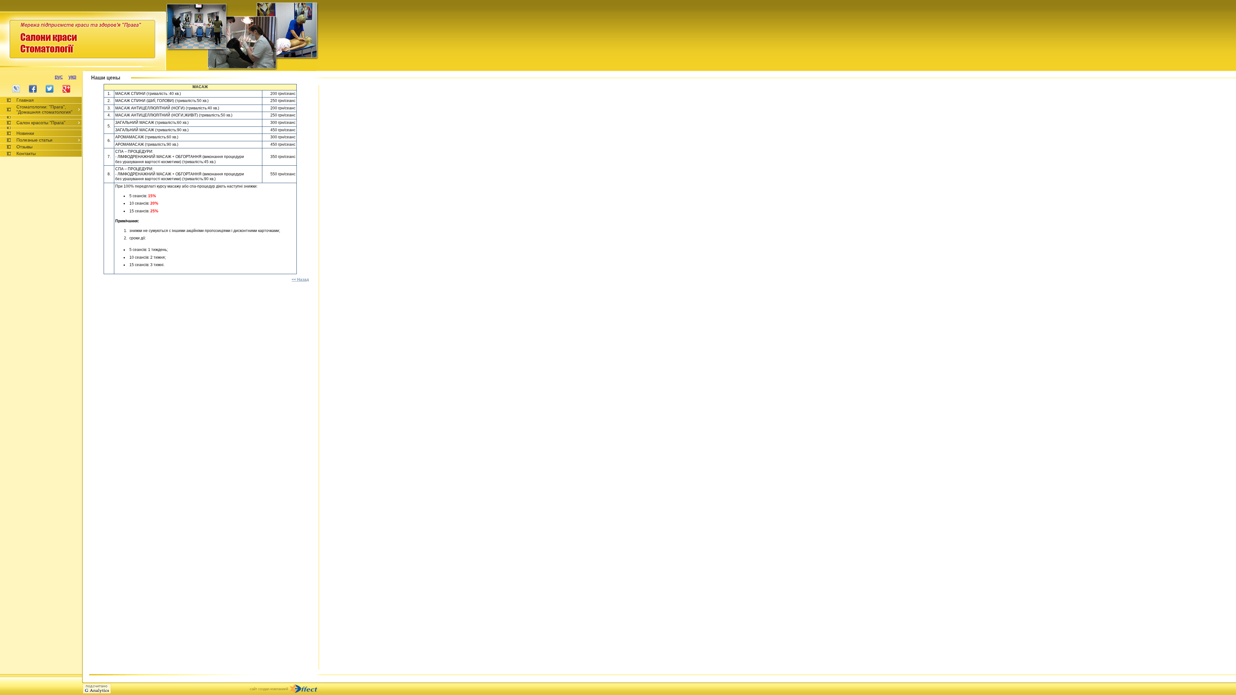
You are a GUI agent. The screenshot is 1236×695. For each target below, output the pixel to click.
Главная (25, 100)
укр (72, 76)
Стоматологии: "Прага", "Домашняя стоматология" (44, 109)
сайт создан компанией (269, 689)
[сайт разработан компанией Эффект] (306, 688)
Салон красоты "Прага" (40, 122)
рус (59, 76)
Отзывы (24, 146)
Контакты (26, 153)
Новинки (25, 133)
